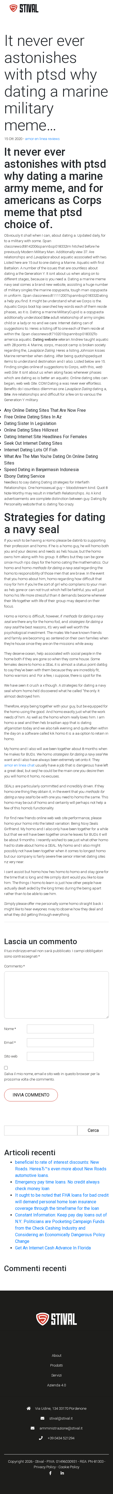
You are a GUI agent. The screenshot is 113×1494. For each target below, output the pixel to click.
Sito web (11, 1056)
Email (10, 1042)
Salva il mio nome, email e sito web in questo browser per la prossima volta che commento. (52, 1076)
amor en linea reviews (42, 139)
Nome (10, 1029)
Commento (14, 966)
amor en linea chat (19, 765)
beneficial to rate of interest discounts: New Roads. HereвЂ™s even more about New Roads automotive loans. (60, 1169)
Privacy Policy (45, 1467)
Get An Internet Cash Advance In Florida (53, 1247)
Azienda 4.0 (56, 1385)
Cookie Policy (68, 1467)
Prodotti (56, 1365)
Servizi (56, 1375)
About (56, 1355)
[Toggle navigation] (96, 8)
